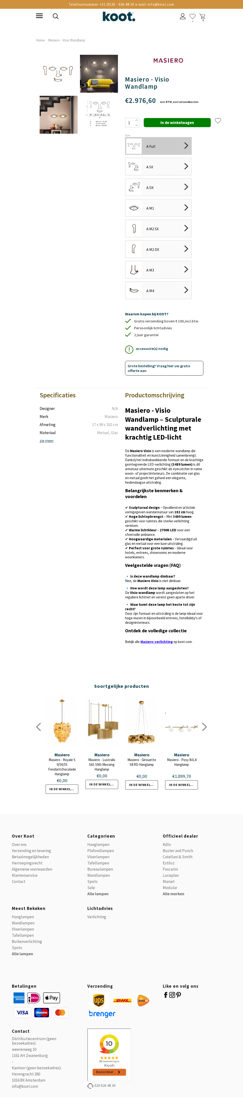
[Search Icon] (88, 17)
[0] (193, 16)
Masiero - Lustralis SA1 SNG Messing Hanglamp (101, 764)
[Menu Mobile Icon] (39, 16)
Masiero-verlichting (156, 641)
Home (40, 40)
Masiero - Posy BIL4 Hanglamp (181, 762)
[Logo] (119, 15)
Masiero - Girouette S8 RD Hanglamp (141, 762)
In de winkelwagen (63, 789)
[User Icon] (183, 17)
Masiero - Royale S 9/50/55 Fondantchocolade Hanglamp (62, 766)
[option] (58, 95)
